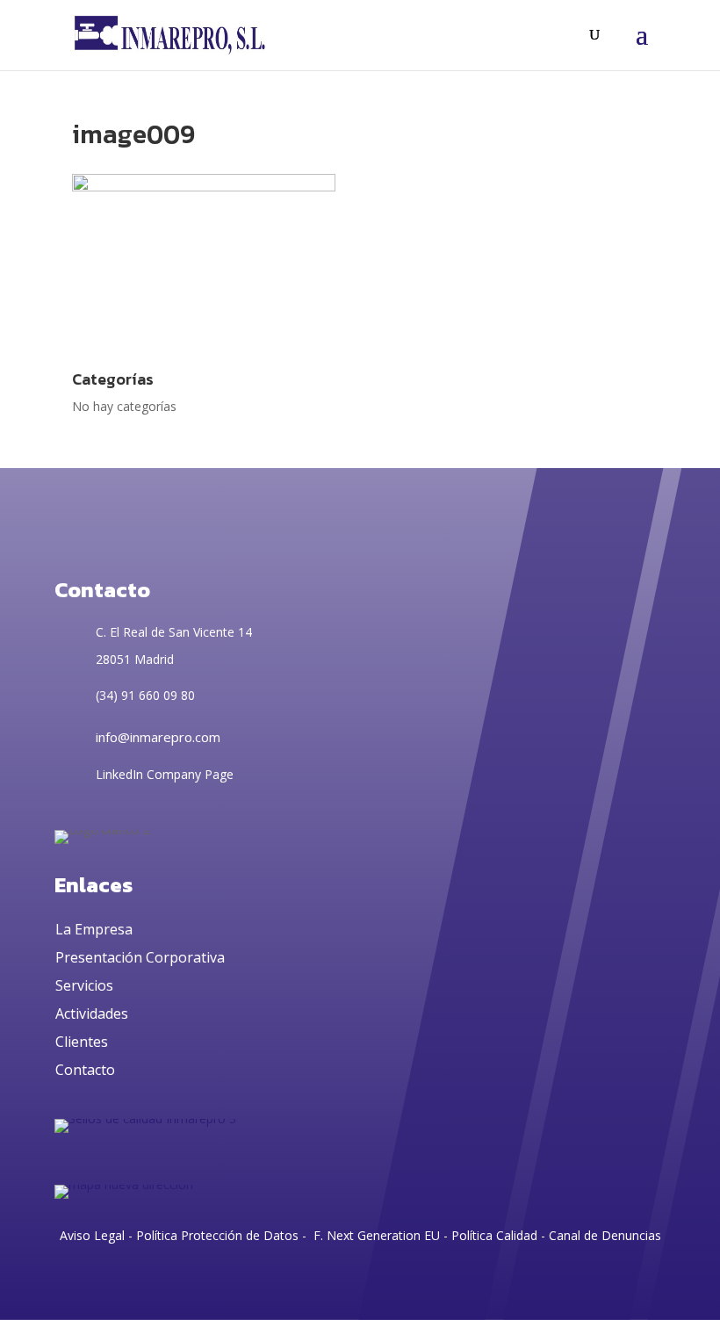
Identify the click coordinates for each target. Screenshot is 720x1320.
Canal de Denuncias (605, 1235)
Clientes (81, 1041)
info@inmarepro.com (158, 737)
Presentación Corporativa (140, 957)
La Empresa (94, 929)
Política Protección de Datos (216, 1235)
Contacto (85, 1069)
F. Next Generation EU (376, 1235)
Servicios (84, 985)
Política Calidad (494, 1235)
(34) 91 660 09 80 (145, 695)
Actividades (91, 1013)
